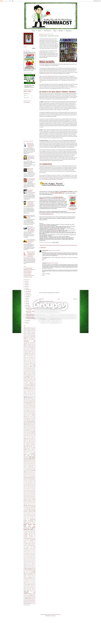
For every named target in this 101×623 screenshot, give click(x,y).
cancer (30, 366)
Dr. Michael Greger (29, 405)
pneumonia (30, 530)
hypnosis (25, 465)
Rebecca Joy (27, 545)
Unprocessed (25, 588)
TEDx (29, 574)
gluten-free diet (32, 445)
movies (34, 495)
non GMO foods (31, 504)
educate (33, 411)
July (26, 298)
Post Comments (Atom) (48, 301)
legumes (32, 476)
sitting (28, 557)
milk (34, 491)
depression (25, 396)
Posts (26, 95)
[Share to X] (55, 242)
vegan (25, 591)
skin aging (32, 557)
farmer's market (27, 422)
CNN (34, 378)
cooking (25, 387)
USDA (28, 589)
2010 (26, 322)
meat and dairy (31, 486)
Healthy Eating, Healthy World (29, 269)
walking (26, 597)
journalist (28, 470)
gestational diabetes (31, 441)
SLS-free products (31, 559)
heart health (28, 459)
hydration (32, 464)
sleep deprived (29, 558)
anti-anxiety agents (29, 337)
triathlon (33, 584)
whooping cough (27, 602)
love (24, 480)
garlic (30, 440)
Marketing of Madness (30, 484)
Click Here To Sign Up (27, 91)
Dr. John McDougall (28, 403)
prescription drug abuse (28, 534)
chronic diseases (27, 377)
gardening (25, 440)
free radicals (31, 435)
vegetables (26, 592)
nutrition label (33, 505)
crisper (33, 387)
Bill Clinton (29, 353)
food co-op (29, 427)
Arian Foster (32, 343)
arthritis (25, 344)
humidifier (25, 464)
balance (26, 351)
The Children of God (31, 578)
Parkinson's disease (27, 514)
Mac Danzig (33, 480)
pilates (33, 523)
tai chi (33, 573)
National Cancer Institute (27, 499)
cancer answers (26, 367)
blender (25, 356)
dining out (32, 397)
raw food (28, 544)
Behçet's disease (31, 352)
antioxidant (26, 341)
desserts (30, 396)
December (28, 289)
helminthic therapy (31, 460)
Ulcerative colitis (26, 587)
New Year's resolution (27, 501)
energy (30, 416)
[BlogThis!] (54, 242)
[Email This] (53, 242)
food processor (27, 431)
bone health (30, 357)
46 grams (72, 80)
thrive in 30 (29, 582)
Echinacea (29, 411)
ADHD (33, 329)
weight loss (33, 598)
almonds (29, 332)
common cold (33, 381)
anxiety (30, 342)
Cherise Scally (27, 372)
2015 (26, 281)
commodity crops (26, 381)
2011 (26, 288)
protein (32, 539)
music (29, 496)
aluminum (28, 333)
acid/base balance (27, 328)
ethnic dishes (29, 420)
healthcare (33, 454)
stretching (25, 569)
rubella (28, 554)
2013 (26, 284)
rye (30, 554)
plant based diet (29, 524)
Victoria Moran (33, 593)
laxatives (25, 476)
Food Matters (26, 430)
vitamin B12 (32, 594)
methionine (25, 491)
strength (33, 567)
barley (34, 351)
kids (24, 474)
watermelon (33, 597)
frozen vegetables (31, 437)
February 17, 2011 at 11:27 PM (54, 250)
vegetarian (26, 593)
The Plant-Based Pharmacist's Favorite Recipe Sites (31, 191)
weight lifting (27, 598)
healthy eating (31, 456)
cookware (29, 387)
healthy (28, 455)
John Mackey (30, 469)
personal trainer (26, 518)
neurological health (31, 500)
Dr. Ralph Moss (27, 407)
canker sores (33, 368)
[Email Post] (52, 242)
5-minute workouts (27, 327)
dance (33, 391)
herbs (29, 461)
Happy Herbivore (31, 450)
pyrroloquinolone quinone (28, 543)
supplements (32, 572)
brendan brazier (26, 361)
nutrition (26, 505)
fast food (32, 422)
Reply (43, 259)
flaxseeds (29, 426)
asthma (33, 346)
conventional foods (32, 383)
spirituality (25, 564)
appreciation (26, 343)
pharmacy (31, 520)
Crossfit (32, 388)
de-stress (33, 393)
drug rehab (32, 410)
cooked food (31, 386)
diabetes (25, 397)
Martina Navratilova (27, 485)
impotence (25, 466)
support (26, 573)
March (27, 305)
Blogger (53, 615)
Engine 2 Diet (29, 417)
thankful (25, 577)
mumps (26, 496)
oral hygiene (33, 509)
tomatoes (28, 583)
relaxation (32, 549)
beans (26, 352)
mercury (33, 489)
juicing (33, 470)
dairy (29, 391)
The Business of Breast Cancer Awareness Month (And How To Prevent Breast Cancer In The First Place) (29, 254)
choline (33, 376)
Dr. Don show (27, 402)
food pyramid (33, 431)
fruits (25, 438)
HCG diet (32, 451)
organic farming (28, 510)
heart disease (32, 457)
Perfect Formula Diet (27, 272)
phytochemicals (26, 523)
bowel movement (31, 358)
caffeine (30, 363)
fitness (33, 425)
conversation (25, 386)
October (27, 293)
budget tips (32, 362)
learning (29, 476)
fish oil (26, 425)
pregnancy (26, 533)
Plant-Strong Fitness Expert (29, 275)
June (27, 300)
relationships (27, 549)
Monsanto (29, 494)
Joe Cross (25, 469)
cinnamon (31, 378)
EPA (33, 417)
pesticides (25, 519)
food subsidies (32, 432)
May (27, 301)
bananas (30, 351)
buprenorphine (26, 363)
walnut (30, 597)
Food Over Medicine (32, 430)
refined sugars (32, 548)
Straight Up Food (27, 567)
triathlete (28, 584)
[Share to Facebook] (56, 242)
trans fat (32, 583)
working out (26, 603)
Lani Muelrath (31, 475)
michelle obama (30, 491)
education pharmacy (31, 412)
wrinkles (31, 603)
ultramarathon (32, 587)
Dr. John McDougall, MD (28, 268)
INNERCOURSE (31, 466)
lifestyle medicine (27, 477)
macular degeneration (28, 481)
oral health (28, 509)
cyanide (25, 391)
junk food (32, 471)
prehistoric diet (31, 533)
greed (29, 447)
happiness (25, 450)
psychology (31, 540)
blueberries (25, 357)
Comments (27, 97)
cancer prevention (32, 367)
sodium (32, 562)
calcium (34, 363)
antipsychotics (26, 342)
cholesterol (27, 376)
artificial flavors (31, 344)
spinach (33, 563)
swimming (29, 573)
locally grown (26, 479)
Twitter (70, 191)
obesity (32, 506)
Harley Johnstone (26, 451)
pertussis (32, 518)
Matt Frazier (32, 485)
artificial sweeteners (27, 346)
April (27, 303)
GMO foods (26, 446)
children (34, 373)
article (70, 120)
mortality (30, 495)
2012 (26, 286)
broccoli (32, 361)
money (25, 494)
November (28, 291)
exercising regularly (45, 179)
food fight (33, 427)
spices (28, 563)
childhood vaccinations (27, 373)
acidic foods (33, 328)
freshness (29, 436)
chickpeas (32, 372)
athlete (31, 347)
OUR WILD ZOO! (45, 250)
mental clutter (27, 489)
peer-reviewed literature (28, 515)
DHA (33, 396)
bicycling (25, 353)
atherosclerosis (26, 347)
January (27, 320)
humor (29, 464)
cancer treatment (27, 368)
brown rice (25, 362)
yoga (34, 603)
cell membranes (29, 371)
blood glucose (31, 356)
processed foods (27, 538)
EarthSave (25, 411)
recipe (31, 545)
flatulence (25, 426)
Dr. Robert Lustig (32, 407)
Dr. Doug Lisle (33, 402)
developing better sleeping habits (56, 179)
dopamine (25, 401)
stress (33, 568)
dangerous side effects (27, 392)
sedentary (33, 554)
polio (34, 530)
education (25, 412)
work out (32, 602)
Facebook (64, 191)
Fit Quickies (29, 425)
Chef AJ (34, 371)
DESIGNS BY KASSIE (56, 614)
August (27, 296)
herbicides (25, 461)
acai (33, 327)
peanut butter (33, 514)
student (33, 569)
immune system (31, 465)
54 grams (52, 77)
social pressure (27, 562)
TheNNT (25, 582)
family (34, 421)
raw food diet (33, 544)
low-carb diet (28, 480)
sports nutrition (31, 564)
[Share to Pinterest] (58, 242)
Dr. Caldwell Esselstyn (31, 401)
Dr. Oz (28, 406)
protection (27, 539)
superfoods (27, 572)
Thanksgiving (30, 577)
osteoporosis (30, 511)
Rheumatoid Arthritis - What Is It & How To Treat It (31, 216)
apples (33, 342)
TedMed (25, 574)
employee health (26, 415)
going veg (32, 446)
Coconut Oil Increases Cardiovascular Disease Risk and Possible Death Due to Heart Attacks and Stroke (29, 204)
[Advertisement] (53, 296)
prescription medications (28, 535)
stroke (29, 569)
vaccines (32, 589)
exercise (29, 421)
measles (25, 486)
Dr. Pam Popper (32, 406)
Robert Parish (30, 553)
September (28, 294)
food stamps (26, 432)
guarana (48, 73)
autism (28, 348)
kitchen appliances (29, 474)
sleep (59, 108)
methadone (32, 490)
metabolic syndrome (27, 490)
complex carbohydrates (29, 382)
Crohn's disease (26, 388)
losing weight (31, 479)
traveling (25, 584)
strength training (27, 568)
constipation (25, 383)
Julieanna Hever (26, 471)
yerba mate (53, 73)
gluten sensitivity (26, 445)
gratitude (25, 447)
